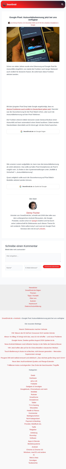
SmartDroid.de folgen (33, 290)
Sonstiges (33, 460)
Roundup (33, 435)
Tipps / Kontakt (33, 296)
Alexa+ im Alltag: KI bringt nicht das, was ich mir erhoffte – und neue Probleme (33, 337)
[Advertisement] (33, 90)
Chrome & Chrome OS (34, 450)
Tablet (34, 402)
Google (33, 25)
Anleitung (33, 433)
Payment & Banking (33, 421)
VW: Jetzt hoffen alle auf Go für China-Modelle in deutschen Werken (33, 348)
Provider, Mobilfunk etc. (33, 424)
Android (47, 23)
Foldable (34, 384)
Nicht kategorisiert (33, 418)
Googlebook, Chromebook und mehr (33, 389)
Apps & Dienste (34, 441)
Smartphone (54, 23)
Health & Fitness (33, 410)
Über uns (33, 298)
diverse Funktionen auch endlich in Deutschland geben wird (29, 109)
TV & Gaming (34, 405)
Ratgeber (33, 429)
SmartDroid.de (7, 318)
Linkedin (42, 229)
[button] (62, 4)
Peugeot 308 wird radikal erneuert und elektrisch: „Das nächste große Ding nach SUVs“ (33, 358)
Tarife (34, 427)
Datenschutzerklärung (33, 306)
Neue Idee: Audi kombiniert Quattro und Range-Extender (33, 361)
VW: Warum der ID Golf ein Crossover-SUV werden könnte (33, 333)
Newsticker (33, 288)
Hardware (33, 378)
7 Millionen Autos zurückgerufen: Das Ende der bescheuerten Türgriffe (33, 365)
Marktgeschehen (33, 416)
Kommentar (33, 413)
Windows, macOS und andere (35, 452)
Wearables (34, 408)
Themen (33, 293)
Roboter (34, 394)
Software (33, 438)
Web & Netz (33, 458)
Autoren (33, 301)
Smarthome (34, 397)
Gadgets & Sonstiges (34, 386)
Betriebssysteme (34, 444)
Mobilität (34, 392)
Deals (33, 375)
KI (34, 455)
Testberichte (33, 463)
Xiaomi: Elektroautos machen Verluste (33, 329)
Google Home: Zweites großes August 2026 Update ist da (33, 340)
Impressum (33, 304)
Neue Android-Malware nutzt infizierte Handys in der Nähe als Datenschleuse (33, 344)
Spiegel (34, 221)
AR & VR (34, 381)
